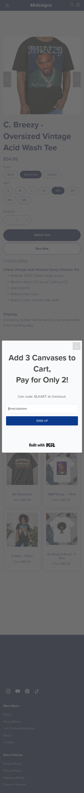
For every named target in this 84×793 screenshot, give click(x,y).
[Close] (76, 346)
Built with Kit (42, 445)
